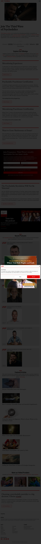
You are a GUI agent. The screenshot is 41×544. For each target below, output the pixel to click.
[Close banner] (39, 266)
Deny (20, 276)
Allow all (33, 276)
